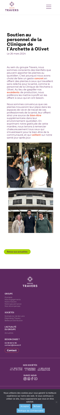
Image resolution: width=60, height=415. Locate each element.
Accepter (25, 406)
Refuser (37, 406)
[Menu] (48, 6)
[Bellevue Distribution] (44, 369)
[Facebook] (32, 378)
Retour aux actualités (17, 251)
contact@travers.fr (13, 345)
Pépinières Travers (12, 318)
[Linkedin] (28, 378)
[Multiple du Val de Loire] (16, 369)
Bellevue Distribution (14, 320)
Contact (12, 350)
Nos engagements (13, 299)
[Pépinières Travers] (30, 369)
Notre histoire (10, 302)
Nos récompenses (12, 306)
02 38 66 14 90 (11, 343)
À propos (8, 297)
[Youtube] (35, 378)
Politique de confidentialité (30, 410)
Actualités (9, 333)
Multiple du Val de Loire (15, 316)
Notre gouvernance (13, 304)
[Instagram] (25, 378)
